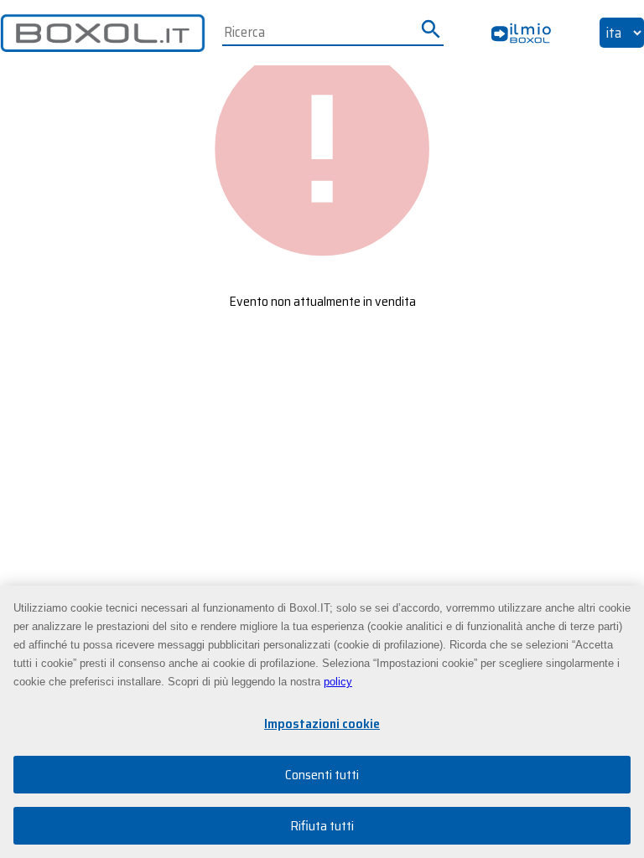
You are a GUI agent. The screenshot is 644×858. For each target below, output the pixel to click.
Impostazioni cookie (322, 723)
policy (338, 681)
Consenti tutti (322, 774)
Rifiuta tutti (322, 825)
